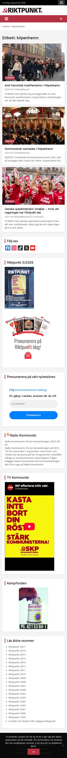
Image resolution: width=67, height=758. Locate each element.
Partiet (10, 141)
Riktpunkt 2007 (17, 685)
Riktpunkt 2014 (17, 658)
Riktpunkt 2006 (17, 689)
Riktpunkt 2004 (17, 697)
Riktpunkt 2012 (17, 666)
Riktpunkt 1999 (17, 717)
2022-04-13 (10, 152)
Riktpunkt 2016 (17, 650)
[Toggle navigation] (6, 18)
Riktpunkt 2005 (17, 693)
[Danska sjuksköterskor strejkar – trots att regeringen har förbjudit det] (33, 186)
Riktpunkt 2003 (17, 701)
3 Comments (37, 216)
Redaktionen (23, 89)
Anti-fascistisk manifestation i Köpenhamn (32, 85)
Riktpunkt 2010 (17, 674)
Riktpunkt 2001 (17, 709)
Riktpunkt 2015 (17, 654)
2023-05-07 (10, 89)
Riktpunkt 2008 (17, 681)
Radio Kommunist (23, 435)
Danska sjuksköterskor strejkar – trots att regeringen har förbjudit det (32, 210)
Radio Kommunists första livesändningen (27, 441)
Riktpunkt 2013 (17, 662)
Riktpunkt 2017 (17, 646)
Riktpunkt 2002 (17, 705)
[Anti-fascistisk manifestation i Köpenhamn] (33, 62)
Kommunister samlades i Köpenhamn (29, 149)
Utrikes (10, 77)
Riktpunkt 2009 (17, 678)
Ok (33, 751)
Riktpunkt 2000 (17, 713)
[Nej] (63, 745)
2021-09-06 (10, 216)
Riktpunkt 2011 (17, 670)
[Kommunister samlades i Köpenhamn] (33, 126)
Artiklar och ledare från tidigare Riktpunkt (32, 721)
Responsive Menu (61, 2)
